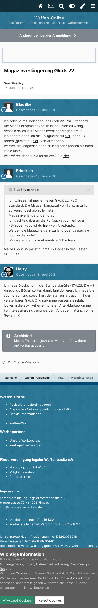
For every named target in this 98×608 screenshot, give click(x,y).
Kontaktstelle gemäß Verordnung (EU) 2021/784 (45, 524)
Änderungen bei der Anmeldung (45, 35)
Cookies (22, 573)
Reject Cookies (50, 600)
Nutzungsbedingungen (17, 564)
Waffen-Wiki (18, 423)
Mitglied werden (22, 472)
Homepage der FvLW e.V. (28, 467)
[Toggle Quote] (11, 190)
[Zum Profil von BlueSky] (8, 107)
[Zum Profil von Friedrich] (8, 173)
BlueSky (17, 83)
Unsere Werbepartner (26, 440)
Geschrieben (35, 110)
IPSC (31, 88)
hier (67, 136)
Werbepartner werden (26, 445)
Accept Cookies (18, 600)
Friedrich (24, 170)
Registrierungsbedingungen (30, 404)
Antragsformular (22, 476)
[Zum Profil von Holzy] (8, 272)
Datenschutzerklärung (52, 564)
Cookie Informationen (25, 414)
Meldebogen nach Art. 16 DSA (32, 519)
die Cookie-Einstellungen (72, 578)
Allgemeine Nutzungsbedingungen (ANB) (40, 409)
